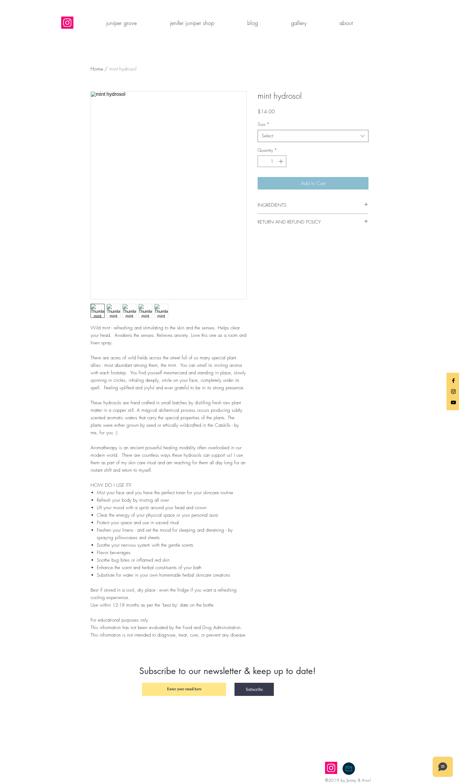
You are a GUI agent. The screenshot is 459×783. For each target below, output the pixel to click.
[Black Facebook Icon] (453, 380)
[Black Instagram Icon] (453, 391)
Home (97, 68)
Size (263, 124)
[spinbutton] (272, 161)
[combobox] (313, 136)
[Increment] (281, 161)
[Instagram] (67, 23)
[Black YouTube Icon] (453, 402)
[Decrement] (262, 161)
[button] (346, 23)
